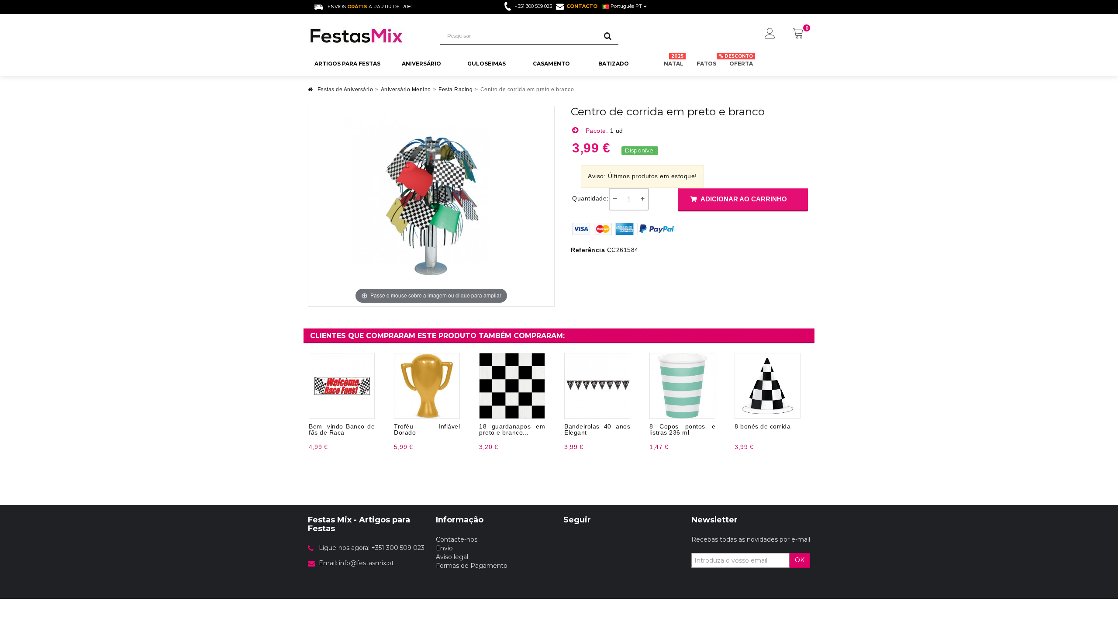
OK (799, 560)
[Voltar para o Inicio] (310, 92)
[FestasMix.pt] (367, 36)
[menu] (770, 34)
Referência (588, 249)
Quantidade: (590, 198)
